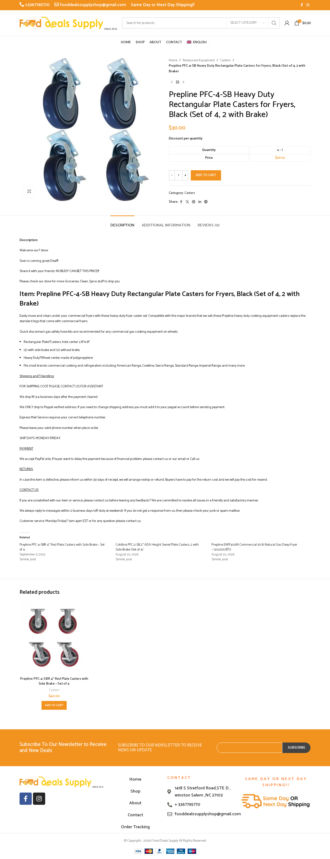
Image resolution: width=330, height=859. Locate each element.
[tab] (122, 222)
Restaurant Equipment (199, 60)
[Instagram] (39, 799)
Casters (225, 60)
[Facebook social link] (302, 5)
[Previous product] (172, 82)
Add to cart (206, 175)
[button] (54, 705)
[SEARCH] (274, 23)
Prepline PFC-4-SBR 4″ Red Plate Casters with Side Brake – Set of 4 (62, 547)
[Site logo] (68, 23)
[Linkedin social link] (200, 202)
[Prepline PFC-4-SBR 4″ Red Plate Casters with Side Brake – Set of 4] (54, 637)
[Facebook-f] (26, 799)
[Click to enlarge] (29, 191)
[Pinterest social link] (194, 202)
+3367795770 (37, 5)
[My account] (287, 23)
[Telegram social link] (206, 202)
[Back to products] (178, 82)
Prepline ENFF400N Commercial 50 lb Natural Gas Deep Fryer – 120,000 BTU (254, 547)
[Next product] (183, 82)
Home (173, 60)
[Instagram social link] (308, 5)
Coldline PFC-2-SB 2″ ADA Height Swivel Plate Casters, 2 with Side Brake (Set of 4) (157, 547)
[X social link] (187, 202)
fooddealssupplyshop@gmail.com (92, 5)
